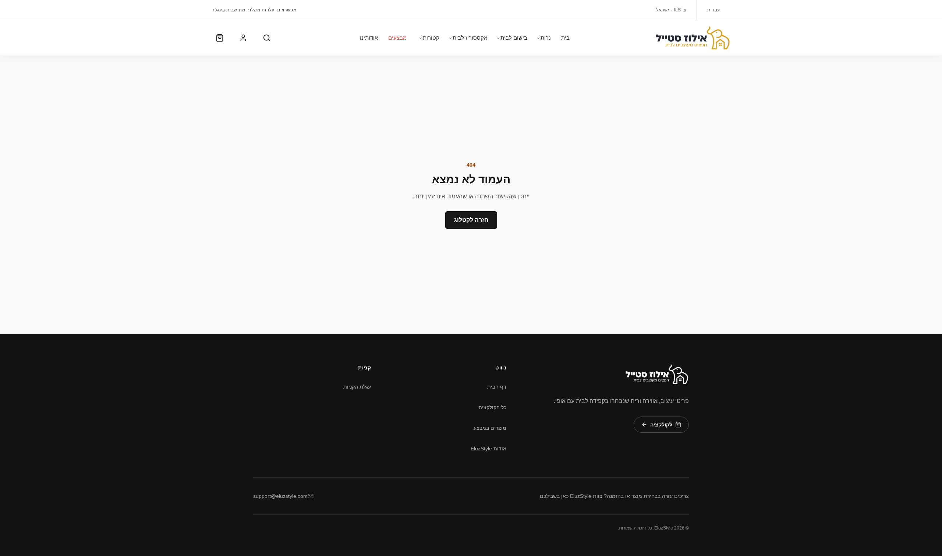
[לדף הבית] (692, 38)
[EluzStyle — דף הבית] (657, 374)
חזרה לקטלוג (471, 220)
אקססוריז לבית (470, 38)
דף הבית (496, 387)
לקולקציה (661, 425)
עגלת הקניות (357, 387)
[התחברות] (243, 38)
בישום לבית (513, 38)
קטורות (431, 38)
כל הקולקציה (492, 407)
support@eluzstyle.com (280, 496)
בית (565, 38)
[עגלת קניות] (220, 38)
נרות (546, 38)
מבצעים (397, 38)
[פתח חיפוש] (267, 38)
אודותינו (369, 38)
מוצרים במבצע (490, 428)
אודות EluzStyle (488, 448)
